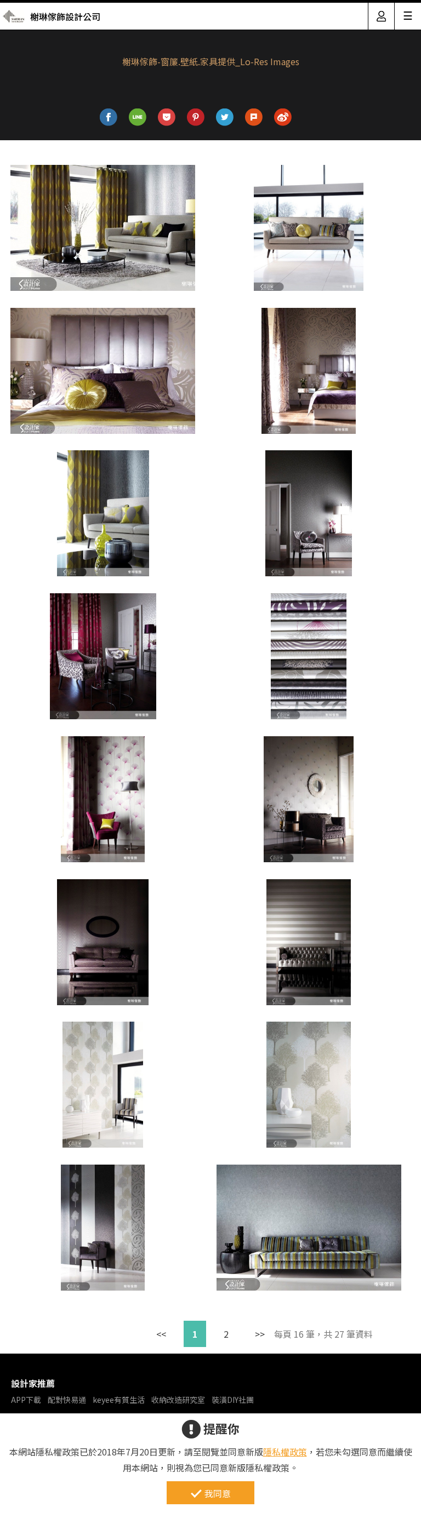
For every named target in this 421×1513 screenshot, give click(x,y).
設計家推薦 (33, 1383)
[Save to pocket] (167, 117)
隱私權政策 (285, 1451)
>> (260, 1333)
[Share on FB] (109, 117)
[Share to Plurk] (254, 117)
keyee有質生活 (119, 1399)
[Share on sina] (283, 117)
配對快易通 (67, 1399)
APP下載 (26, 1399)
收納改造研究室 (178, 1399)
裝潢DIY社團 (233, 1399)
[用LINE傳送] (138, 117)
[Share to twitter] (225, 117)
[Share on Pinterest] (196, 117)
